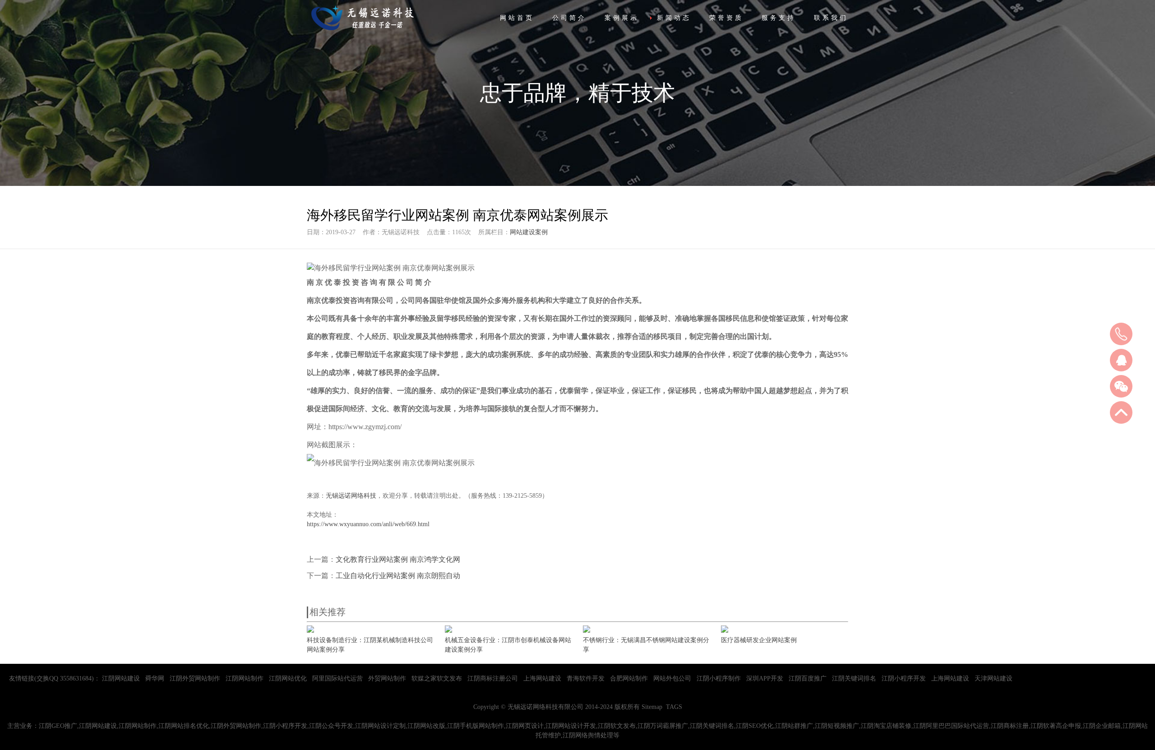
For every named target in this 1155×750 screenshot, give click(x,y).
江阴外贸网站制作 (195, 678)
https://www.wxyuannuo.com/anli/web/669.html (368, 524)
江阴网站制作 (244, 678)
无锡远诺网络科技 (351, 495)
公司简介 (569, 17)
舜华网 (154, 678)
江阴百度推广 (808, 678)
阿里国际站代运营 (337, 678)
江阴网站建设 (121, 678)
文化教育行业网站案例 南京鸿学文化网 (398, 559)
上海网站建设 (542, 678)
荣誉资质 (726, 17)
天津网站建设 (993, 678)
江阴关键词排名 (854, 678)
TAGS (674, 707)
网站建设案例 (529, 232)
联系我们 (831, 17)
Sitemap (652, 707)
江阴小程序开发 (904, 678)
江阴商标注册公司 (492, 678)
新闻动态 (674, 17)
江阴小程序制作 (719, 678)
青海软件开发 (586, 678)
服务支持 (779, 17)
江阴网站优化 (288, 678)
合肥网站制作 (629, 678)
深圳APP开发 (764, 678)
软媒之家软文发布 (436, 678)
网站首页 (517, 17)
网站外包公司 (672, 678)
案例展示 (622, 17)
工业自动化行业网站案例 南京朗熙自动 (398, 575)
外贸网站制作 (387, 678)
